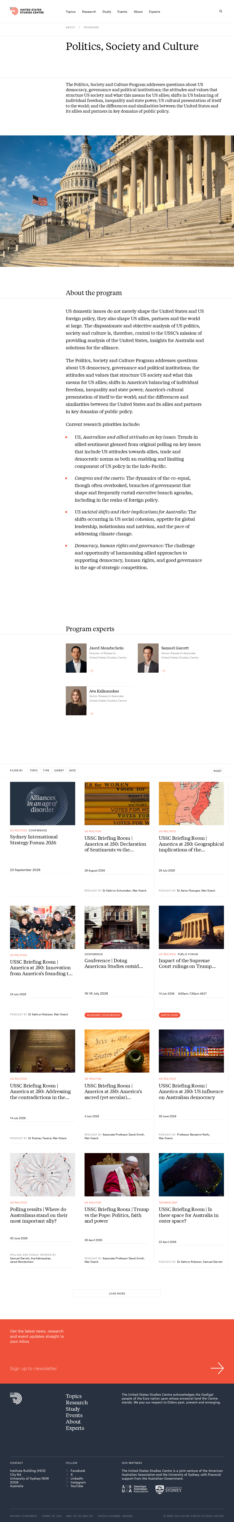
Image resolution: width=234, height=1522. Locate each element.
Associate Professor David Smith (123, 1134)
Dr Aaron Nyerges (188, 890)
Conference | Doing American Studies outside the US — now (113, 963)
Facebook (78, 1471)
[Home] (14, 11)
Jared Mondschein (22, 1261)
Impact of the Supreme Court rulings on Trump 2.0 (185, 963)
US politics (18, 830)
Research (77, 1402)
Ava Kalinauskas (41, 1258)
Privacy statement (23, 1515)
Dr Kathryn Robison (40, 1014)
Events (74, 1415)
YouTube (77, 1486)
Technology (168, 1202)
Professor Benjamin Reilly (193, 1134)
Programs (91, 27)
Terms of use (51, 1515)
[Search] (221, 11)
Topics (74, 1395)
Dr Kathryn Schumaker (117, 890)
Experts (75, 1427)
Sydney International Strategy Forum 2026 (34, 839)
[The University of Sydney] (168, 1489)
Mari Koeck (139, 890)
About (70, 27)
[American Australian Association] (135, 1488)
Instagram (78, 1482)
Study (73, 1408)
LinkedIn (77, 1478)
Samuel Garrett (19, 1258)
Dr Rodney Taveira (39, 1138)
